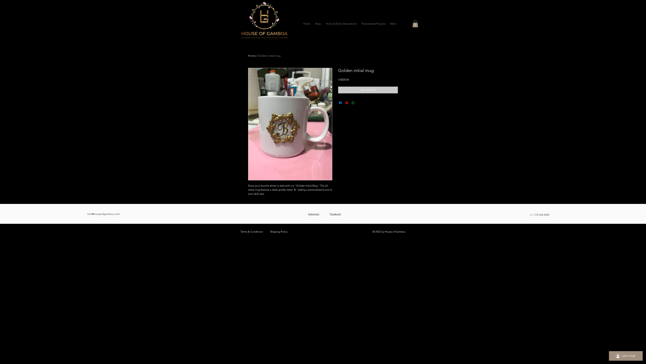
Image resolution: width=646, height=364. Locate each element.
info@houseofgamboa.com (103, 214)
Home (252, 55)
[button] (415, 23)
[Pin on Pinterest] (347, 103)
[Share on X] (359, 103)
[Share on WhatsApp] (353, 103)
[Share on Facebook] (340, 103)
